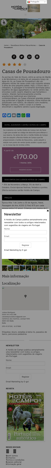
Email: (6, 236)
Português (34, 2)
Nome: (7, 229)
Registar (25, 245)
